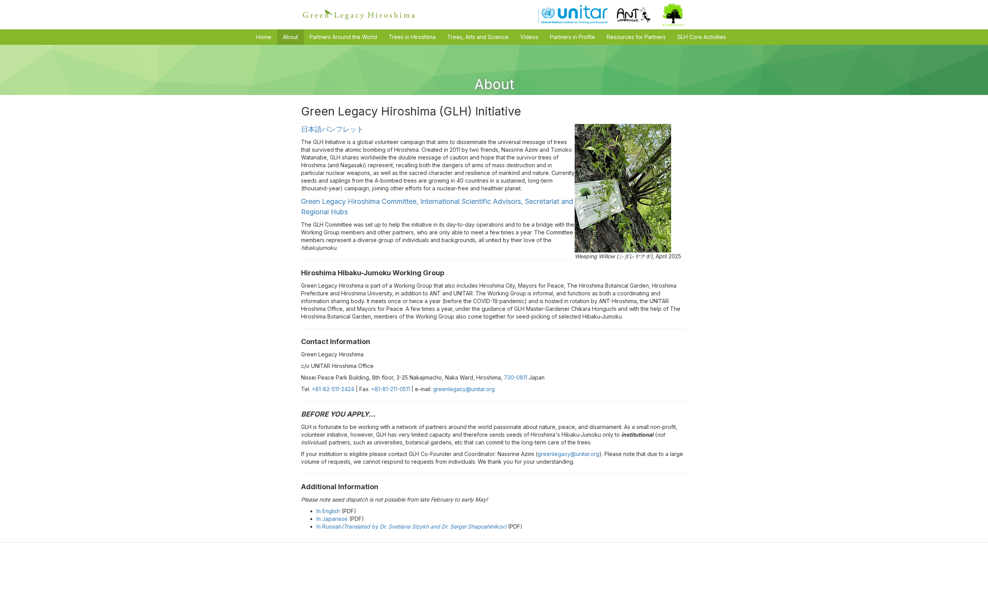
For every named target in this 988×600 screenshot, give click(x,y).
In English (329, 511)
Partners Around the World (343, 37)
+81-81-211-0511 (390, 389)
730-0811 (515, 377)
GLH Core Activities (701, 37)
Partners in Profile (572, 37)
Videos (529, 37)
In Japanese (332, 518)
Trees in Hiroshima (412, 37)
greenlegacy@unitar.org (464, 389)
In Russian (412, 526)
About (290, 37)
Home (263, 37)
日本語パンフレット (332, 129)
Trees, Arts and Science (478, 37)
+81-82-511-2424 (333, 389)
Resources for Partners (636, 37)
